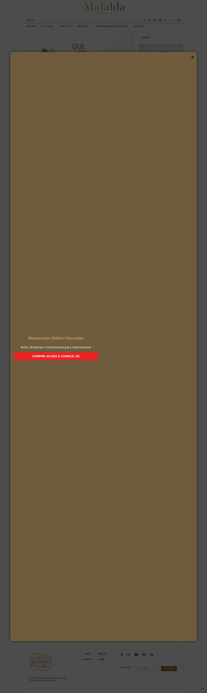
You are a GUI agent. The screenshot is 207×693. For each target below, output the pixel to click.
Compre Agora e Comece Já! (56, 356)
